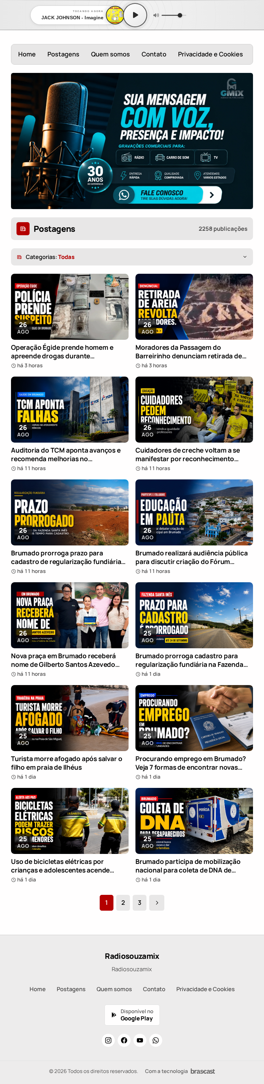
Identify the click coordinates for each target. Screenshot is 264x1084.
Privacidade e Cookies (210, 54)
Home (27, 54)
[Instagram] (108, 1040)
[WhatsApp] (155, 1040)
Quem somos (110, 54)
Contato (154, 54)
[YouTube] (139, 1040)
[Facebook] (124, 1040)
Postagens (63, 54)
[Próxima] (156, 903)
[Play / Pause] (135, 15)
